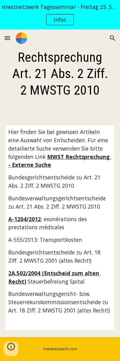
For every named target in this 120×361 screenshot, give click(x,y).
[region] (60, 14)
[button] (7, 37)
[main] (60, 74)
